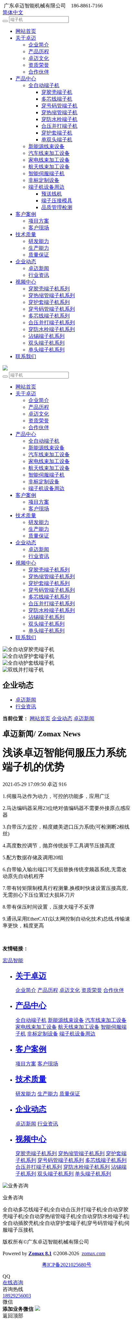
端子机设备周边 (46, 187)
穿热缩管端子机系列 (51, 295)
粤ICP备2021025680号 (66, 1264)
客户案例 (25, 214)
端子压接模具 (56, 200)
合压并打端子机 (59, 126)
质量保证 (38, 254)
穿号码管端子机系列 (51, 309)
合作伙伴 (38, 72)
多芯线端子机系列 (49, 315)
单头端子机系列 (46, 349)
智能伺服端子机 (46, 173)
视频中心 (25, 282)
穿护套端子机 (56, 133)
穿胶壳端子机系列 (49, 288)
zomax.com (93, 1253)
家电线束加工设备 (49, 160)
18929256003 (17, 1295)
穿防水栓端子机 (59, 119)
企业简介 (38, 44)
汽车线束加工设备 (49, 153)
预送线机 (51, 194)
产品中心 (25, 78)
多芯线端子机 (56, 99)
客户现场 (38, 227)
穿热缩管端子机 (59, 112)
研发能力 (38, 241)
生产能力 (38, 248)
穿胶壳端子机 (56, 92)
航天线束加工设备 (49, 166)
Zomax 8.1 (40, 1253)
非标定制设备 (43, 180)
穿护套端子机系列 (49, 302)
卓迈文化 (38, 58)
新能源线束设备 (46, 146)
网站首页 (25, 31)
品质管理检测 (56, 207)
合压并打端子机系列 (51, 322)
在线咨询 (13, 1282)
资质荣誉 (38, 65)
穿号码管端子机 (59, 105)
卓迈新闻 (38, 268)
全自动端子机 (43, 85)
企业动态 (25, 261)
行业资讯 (38, 275)
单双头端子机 (56, 139)
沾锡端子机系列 (46, 336)
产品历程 (38, 51)
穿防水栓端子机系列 (51, 329)
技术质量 (25, 234)
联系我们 (25, 356)
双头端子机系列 (46, 343)
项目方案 (38, 221)
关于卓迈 (25, 38)
